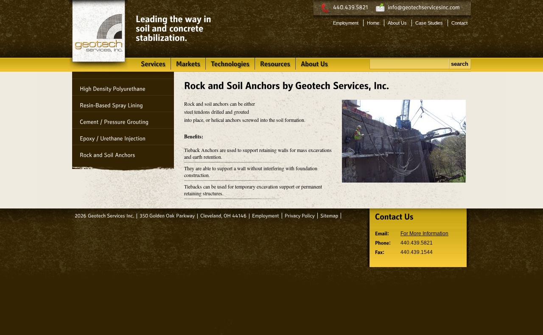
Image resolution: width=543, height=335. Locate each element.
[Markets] (188, 64)
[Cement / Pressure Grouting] (123, 120)
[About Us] (314, 64)
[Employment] (265, 216)
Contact (459, 22)
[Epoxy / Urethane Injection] (123, 137)
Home (373, 22)
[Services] (153, 64)
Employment (345, 22)
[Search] (409, 64)
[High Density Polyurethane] (123, 87)
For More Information (424, 233)
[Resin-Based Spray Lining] (123, 104)
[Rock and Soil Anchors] (123, 153)
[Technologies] (230, 64)
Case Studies (429, 22)
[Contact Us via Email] (424, 7)
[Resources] (275, 64)
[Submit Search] (459, 64)
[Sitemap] (329, 216)
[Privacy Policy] (300, 216)
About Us (397, 22)
